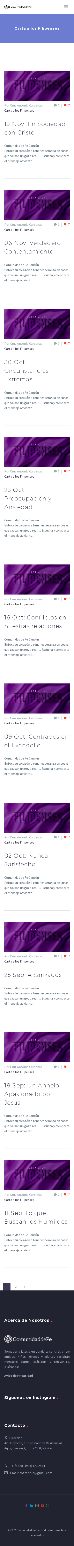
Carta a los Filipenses (19, 110)
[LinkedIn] (31, 1505)
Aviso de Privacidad (18, 1375)
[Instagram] (37, 1505)
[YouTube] (42, 1505)
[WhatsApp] (47, 1505)
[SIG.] (24, 1286)
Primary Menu (66, 7)
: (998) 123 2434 (34, 1466)
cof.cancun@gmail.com (36, 1473)
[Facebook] (26, 1505)
